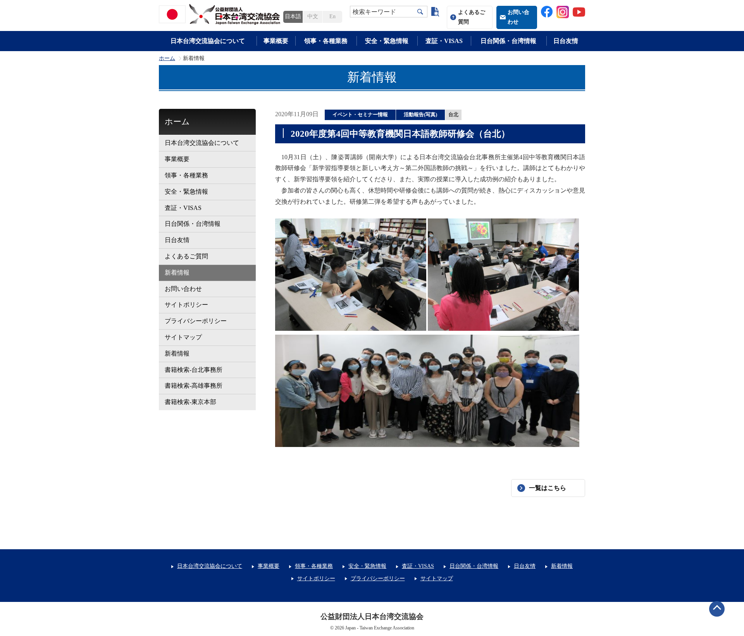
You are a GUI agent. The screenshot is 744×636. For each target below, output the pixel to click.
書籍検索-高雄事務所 (193, 385)
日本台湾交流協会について (207, 41)
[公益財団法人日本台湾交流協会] (221, 14)
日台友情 (565, 41)
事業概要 (276, 41)
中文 (312, 16)
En (332, 16)
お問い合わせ (518, 17)
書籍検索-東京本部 (190, 402)
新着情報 (177, 272)
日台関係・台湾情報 (508, 41)
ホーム (167, 58)
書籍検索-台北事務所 (193, 369)
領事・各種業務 (326, 41)
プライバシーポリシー (196, 321)
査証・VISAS (444, 41)
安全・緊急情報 (386, 41)
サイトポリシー (186, 304)
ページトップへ (717, 609)
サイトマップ (183, 337)
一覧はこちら (547, 488)
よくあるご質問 (471, 17)
